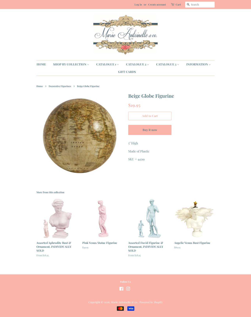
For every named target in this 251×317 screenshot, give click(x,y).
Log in (138, 4)
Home (39, 86)
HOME (41, 64)
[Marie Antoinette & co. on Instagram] (128, 289)
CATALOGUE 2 (136, 64)
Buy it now (150, 130)
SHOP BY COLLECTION (70, 64)
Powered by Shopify (151, 302)
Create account (157, 4)
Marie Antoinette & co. (124, 302)
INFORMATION (197, 64)
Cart (178, 4)
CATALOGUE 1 (106, 64)
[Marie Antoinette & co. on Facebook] (121, 289)
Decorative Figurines (60, 86)
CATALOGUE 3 (166, 64)
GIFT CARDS (127, 72)
